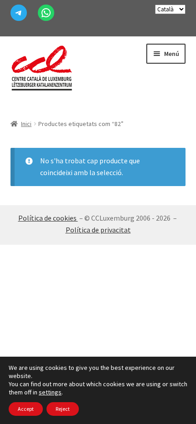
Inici (26, 124)
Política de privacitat (98, 229)
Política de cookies (48, 217)
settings (50, 392)
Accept (26, 408)
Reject (63, 408)
